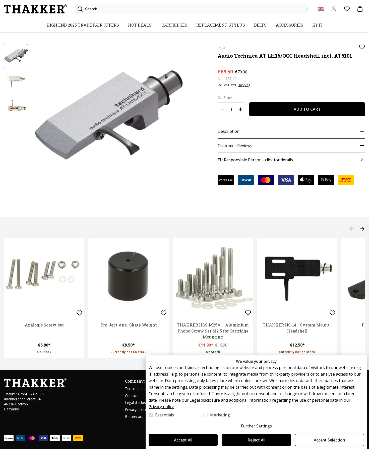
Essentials (164, 415)
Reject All (256, 440)
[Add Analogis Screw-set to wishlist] (79, 313)
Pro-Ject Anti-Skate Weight (128, 324)
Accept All (183, 440)
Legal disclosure (205, 400)
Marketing (220, 415)
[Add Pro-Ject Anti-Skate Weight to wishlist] (164, 313)
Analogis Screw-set (44, 324)
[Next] (362, 228)
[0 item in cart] (360, 9)
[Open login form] (334, 9)
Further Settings (256, 426)
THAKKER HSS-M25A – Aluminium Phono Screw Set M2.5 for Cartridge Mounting (213, 331)
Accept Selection (329, 440)
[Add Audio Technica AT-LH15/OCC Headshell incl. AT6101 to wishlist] (362, 47)
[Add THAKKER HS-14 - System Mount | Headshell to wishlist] (332, 313)
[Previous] (352, 228)
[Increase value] (240, 109)
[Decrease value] (222, 109)
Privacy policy (161, 406)
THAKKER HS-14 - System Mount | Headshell (297, 327)
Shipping (244, 85)
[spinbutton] (231, 109)
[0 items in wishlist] (347, 9)
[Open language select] (321, 9)
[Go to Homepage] (35, 9)
